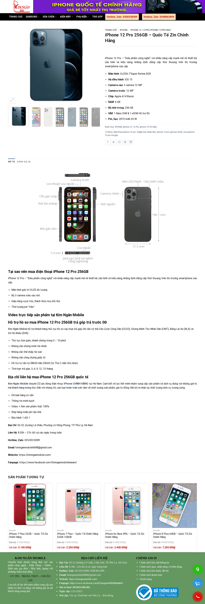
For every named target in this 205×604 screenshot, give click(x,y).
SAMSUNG (31, 16)
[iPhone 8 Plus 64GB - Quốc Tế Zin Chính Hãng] (174, 505)
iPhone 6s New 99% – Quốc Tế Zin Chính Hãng (124, 535)
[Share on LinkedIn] (131, 142)
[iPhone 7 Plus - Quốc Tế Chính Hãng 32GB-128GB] (78, 505)
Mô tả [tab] (11, 161)
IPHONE (123, 30)
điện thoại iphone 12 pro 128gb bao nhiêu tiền (135, 132)
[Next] (94, 65)
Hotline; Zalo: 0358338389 (122, 16)
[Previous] (14, 65)
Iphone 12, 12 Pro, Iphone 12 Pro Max (151, 30)
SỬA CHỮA (48, 16)
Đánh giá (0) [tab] (24, 161)
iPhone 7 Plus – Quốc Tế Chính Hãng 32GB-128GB (77, 535)
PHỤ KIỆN (81, 16)
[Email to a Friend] (119, 142)
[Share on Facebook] (108, 142)
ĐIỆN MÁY (65, 16)
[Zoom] (12, 100)
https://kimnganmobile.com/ (35, 454)
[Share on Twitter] (113, 142)
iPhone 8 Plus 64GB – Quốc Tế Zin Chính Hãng (172, 535)
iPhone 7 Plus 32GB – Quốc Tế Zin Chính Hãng (28, 535)
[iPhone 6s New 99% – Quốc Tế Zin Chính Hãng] (126, 505)
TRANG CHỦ (15, 16)
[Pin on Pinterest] (125, 142)
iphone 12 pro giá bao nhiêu (170, 132)
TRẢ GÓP (97, 16)
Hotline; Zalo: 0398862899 (159, 16)
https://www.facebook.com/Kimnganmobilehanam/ (48, 462)
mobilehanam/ (96, 583)
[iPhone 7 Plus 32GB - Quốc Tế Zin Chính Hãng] (30, 505)
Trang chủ (111, 30)
